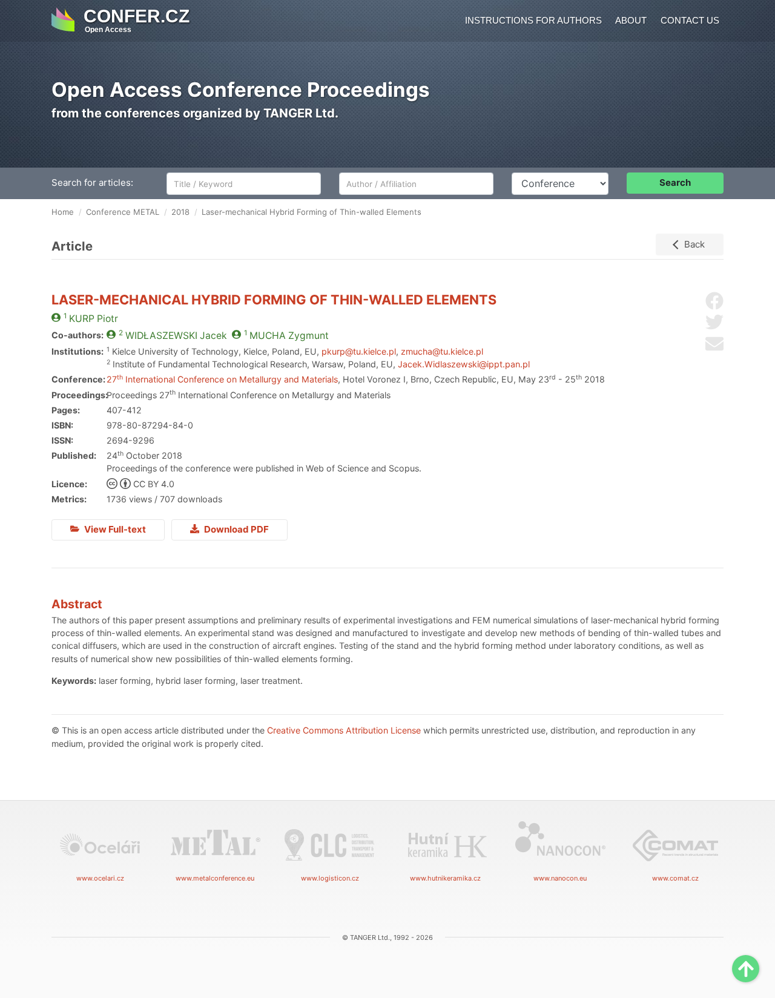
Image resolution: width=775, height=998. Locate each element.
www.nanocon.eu (560, 878)
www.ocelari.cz (100, 878)
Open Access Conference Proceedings (240, 89)
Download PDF (235, 529)
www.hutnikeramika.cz (445, 878)
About (631, 20)
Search (675, 182)
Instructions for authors (533, 20)
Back (694, 244)
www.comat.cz (675, 878)
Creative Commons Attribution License (344, 730)
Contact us (690, 20)
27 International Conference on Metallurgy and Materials (222, 379)
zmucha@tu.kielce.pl (442, 351)
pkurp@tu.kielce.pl (359, 351)
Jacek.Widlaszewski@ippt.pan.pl (464, 364)
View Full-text (114, 529)
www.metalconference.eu (215, 878)
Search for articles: (92, 182)
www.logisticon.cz (330, 878)
